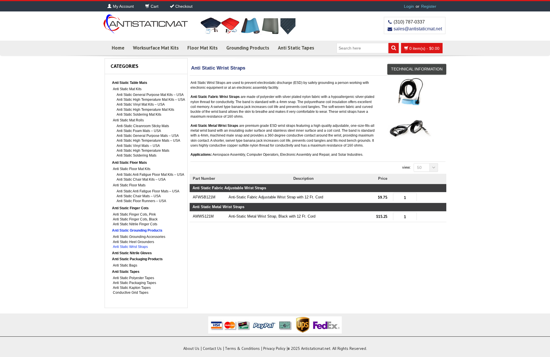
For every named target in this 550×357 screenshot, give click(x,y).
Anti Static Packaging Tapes (134, 283)
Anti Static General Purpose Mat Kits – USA (150, 95)
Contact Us (212, 348)
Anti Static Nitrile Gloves (132, 253)
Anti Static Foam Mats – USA (139, 131)
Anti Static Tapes (296, 48)
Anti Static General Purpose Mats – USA (148, 136)
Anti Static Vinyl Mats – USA (138, 146)
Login (409, 6)
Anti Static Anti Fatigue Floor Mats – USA (148, 191)
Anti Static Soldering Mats (136, 155)
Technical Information (417, 69)
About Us (191, 348)
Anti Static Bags (125, 265)
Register (428, 6)
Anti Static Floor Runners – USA (141, 201)
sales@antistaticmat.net (418, 28)
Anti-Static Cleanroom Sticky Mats (143, 126)
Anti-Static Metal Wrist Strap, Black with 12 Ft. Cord (272, 216)
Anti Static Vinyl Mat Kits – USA (141, 104)
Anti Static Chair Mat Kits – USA (141, 179)
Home (118, 48)
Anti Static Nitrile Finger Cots (135, 224)
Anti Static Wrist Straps (130, 247)
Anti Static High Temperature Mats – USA (148, 141)
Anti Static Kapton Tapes (132, 288)
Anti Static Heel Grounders (133, 242)
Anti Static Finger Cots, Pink (134, 214)
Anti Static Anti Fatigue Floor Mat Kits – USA (150, 175)
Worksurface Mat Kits (156, 48)
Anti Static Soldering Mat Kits (139, 115)
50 (419, 167)
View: (406, 167)
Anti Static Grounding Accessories (139, 237)
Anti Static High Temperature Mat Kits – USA (151, 100)
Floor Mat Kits (202, 48)
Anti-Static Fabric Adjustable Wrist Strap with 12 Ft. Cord (276, 197)
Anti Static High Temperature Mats (143, 151)
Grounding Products (247, 48)
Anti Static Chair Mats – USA (139, 196)
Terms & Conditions (242, 348)
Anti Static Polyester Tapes (133, 278)
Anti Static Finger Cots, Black (135, 219)
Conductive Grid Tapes (130, 293)
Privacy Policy (274, 348)
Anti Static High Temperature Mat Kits (145, 110)
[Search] (393, 48)
